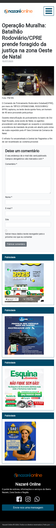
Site (7, 219)
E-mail (8, 208)
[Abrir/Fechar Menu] (49, 11)
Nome (8, 197)
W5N (52, 525)
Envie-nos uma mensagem (28, 507)
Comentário (11, 164)
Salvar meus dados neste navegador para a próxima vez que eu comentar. (24, 235)
